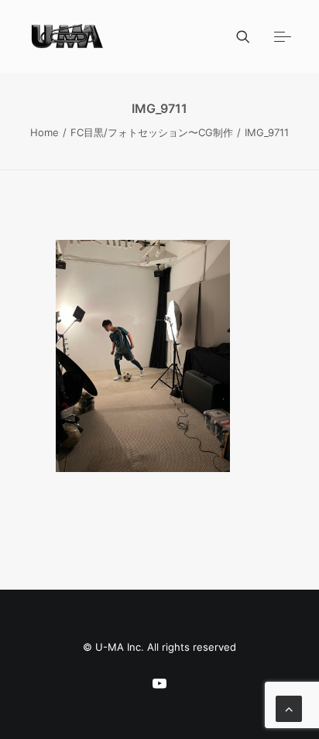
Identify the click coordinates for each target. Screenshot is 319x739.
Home (44, 132)
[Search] (236, 36)
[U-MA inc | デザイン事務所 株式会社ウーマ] (68, 36)
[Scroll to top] (289, 707)
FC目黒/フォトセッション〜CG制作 (151, 132)
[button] (282, 36)
